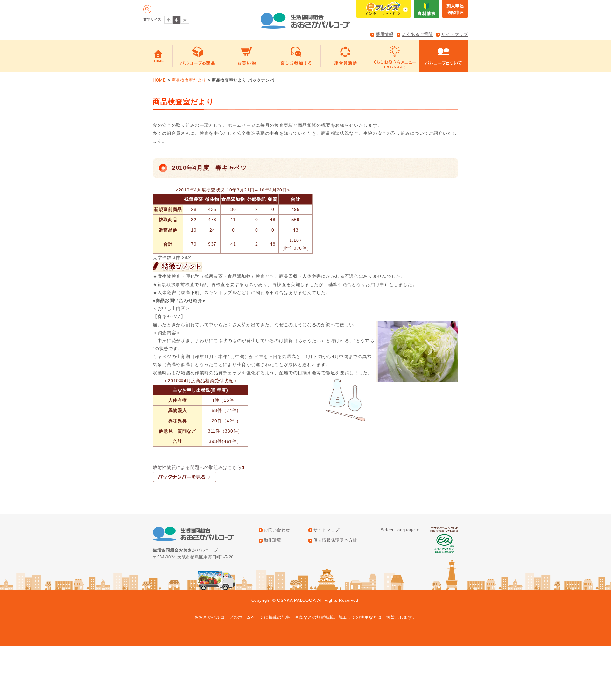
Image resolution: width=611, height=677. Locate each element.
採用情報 (384, 34)
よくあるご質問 (417, 34)
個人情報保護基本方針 (335, 540)
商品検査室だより (189, 80)
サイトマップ (454, 34)
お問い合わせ (277, 530)
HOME (159, 80)
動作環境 (272, 540)
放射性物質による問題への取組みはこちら (197, 467)
